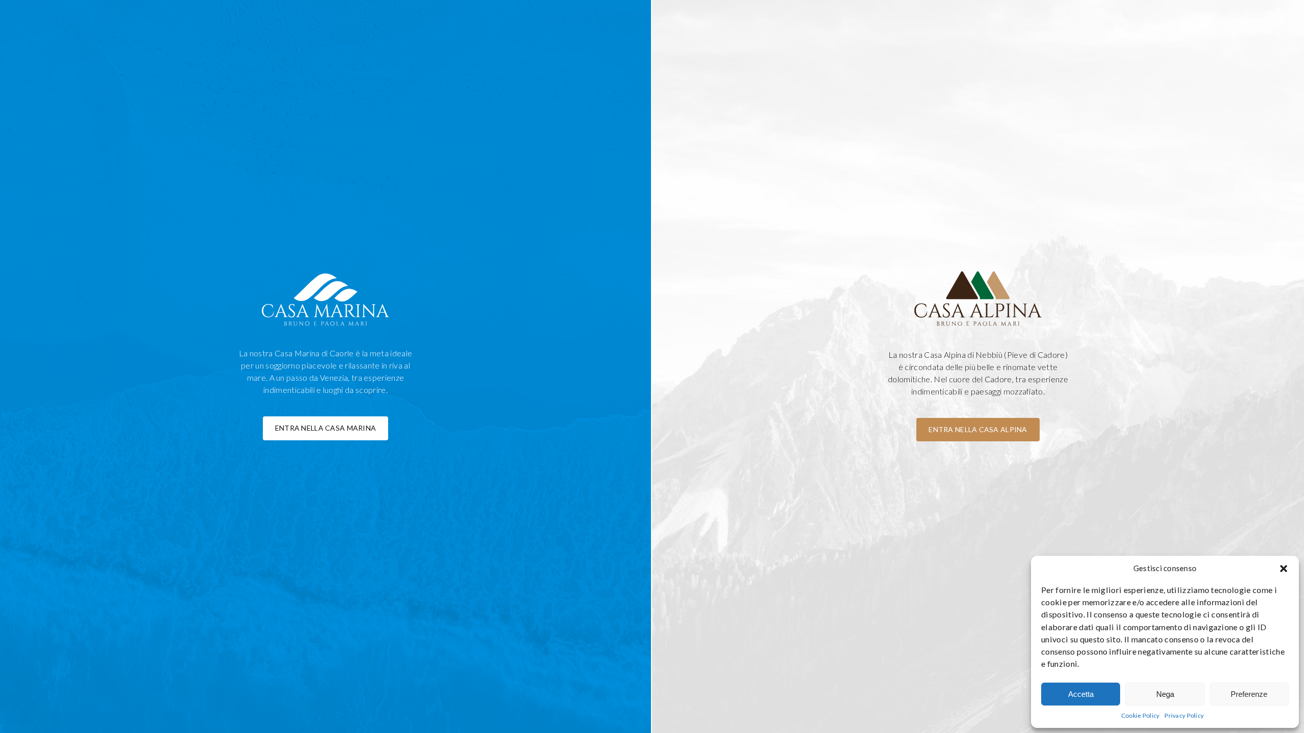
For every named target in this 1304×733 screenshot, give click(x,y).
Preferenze (1249, 694)
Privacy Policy (1184, 715)
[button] (1284, 568)
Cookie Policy (1140, 715)
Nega (1165, 694)
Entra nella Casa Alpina (978, 429)
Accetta (1081, 694)
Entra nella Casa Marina (325, 428)
